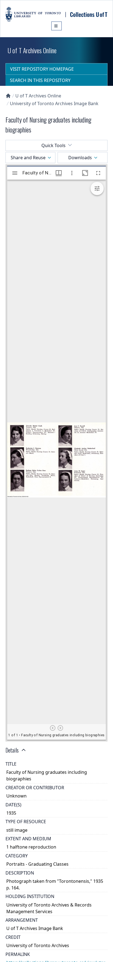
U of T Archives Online (38, 96)
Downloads (80, 158)
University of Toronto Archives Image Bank (54, 103)
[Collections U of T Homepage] (8, 96)
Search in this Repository (40, 80)
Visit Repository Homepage (42, 69)
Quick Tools (53, 145)
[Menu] (56, 26)
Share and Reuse (28, 158)
